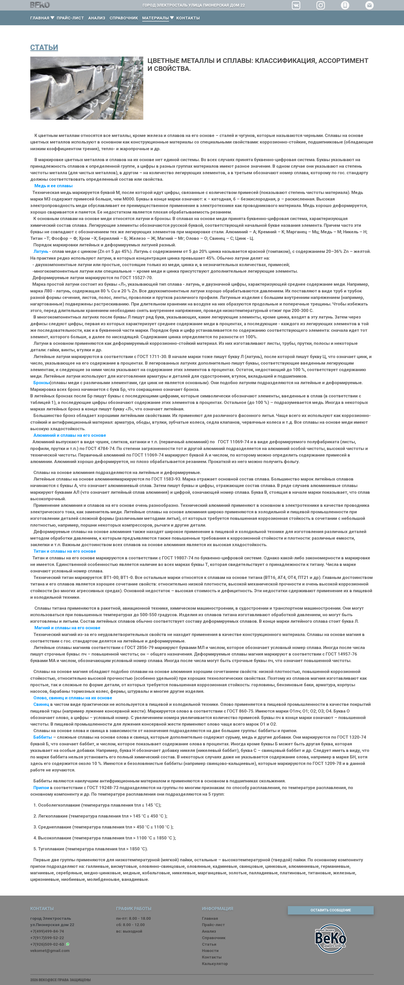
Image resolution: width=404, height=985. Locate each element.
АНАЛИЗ (96, 18)
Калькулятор (215, 963)
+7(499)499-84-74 (47, 931)
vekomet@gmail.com (50, 950)
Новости (210, 950)
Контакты (212, 957)
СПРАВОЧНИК (124, 18)
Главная (210, 918)
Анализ (209, 931)
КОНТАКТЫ (188, 18)
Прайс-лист (213, 924)
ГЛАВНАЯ (39, 18)
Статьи (209, 944)
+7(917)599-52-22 (47, 937)
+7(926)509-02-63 (48, 944)
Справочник (214, 937)
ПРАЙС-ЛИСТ (70, 18)
